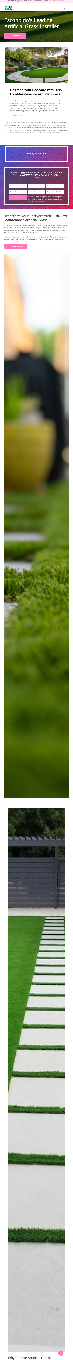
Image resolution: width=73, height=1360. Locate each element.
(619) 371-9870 (31, 175)
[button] (68, 8)
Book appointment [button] (17, 115)
